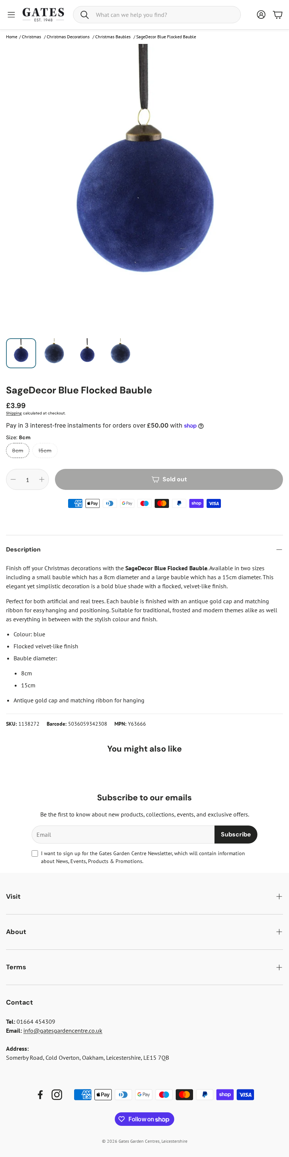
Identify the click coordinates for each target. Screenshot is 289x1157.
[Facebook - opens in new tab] (40, 1094)
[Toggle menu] (11, 14)
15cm (45, 450)
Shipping (14, 413)
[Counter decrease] (13, 479)
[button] (156, 14)
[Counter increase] (42, 479)
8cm (17, 450)
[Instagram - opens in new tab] (57, 1094)
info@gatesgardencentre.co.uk (62, 1030)
